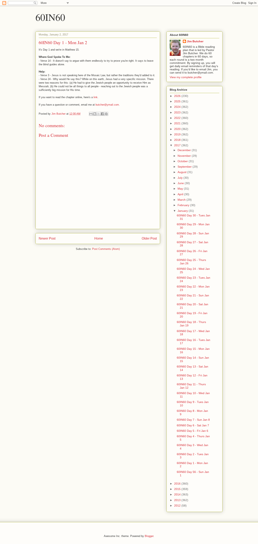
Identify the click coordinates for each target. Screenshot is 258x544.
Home (98, 238)
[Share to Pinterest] (106, 114)
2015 (177, 489)
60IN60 (50, 16)
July (180, 177)
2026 (177, 96)
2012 (177, 505)
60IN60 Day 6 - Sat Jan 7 (193, 425)
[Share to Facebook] (102, 114)
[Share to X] (99, 114)
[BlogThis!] (95, 114)
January (183, 210)
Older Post (149, 238)
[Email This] (91, 114)
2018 (177, 139)
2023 (177, 112)
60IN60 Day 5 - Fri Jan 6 (192, 430)
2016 (177, 483)
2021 (177, 123)
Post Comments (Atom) (106, 248)
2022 (177, 117)
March (182, 199)
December (185, 150)
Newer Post (47, 238)
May (181, 188)
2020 (177, 129)
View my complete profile (186, 77)
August (182, 172)
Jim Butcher (195, 41)
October (183, 161)
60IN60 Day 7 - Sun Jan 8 (193, 419)
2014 (177, 494)
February (184, 205)
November (185, 155)
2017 (177, 145)
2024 (177, 106)
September (185, 166)
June (181, 183)
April (181, 194)
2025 (177, 101)
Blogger (149, 536)
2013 (177, 500)
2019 (177, 134)
